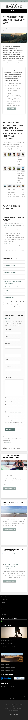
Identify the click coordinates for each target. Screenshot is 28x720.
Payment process (9, 297)
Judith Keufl (8, 243)
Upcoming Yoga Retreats (6, 643)
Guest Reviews (4, 599)
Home (4, 28)
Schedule (7, 262)
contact (8, 442)
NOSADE (16, 704)
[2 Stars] (4, 448)
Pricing (7, 290)
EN (21, 1)
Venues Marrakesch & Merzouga (8, 646)
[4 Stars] (6, 448)
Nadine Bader (7, 568)
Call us (6, 321)
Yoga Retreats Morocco (6, 640)
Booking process (9, 294)
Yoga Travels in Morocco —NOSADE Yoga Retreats (13, 456)
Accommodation (9, 269)
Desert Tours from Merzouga (8, 670)
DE (24, 1)
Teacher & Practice (10, 265)
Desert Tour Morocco (6, 664)
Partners (3, 602)
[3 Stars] (5, 448)
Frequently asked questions (12, 287)
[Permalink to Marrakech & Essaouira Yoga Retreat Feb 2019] (14, 557)
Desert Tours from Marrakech (8, 667)
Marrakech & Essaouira (9, 566)
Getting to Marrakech (10, 272)
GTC (2, 608)
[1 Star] (3, 448)
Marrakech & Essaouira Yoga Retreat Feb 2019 (13, 550)
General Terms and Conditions (12, 407)
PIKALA (11, 246)
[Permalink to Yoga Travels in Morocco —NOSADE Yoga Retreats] (14, 465)
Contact (14, 1)
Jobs (2, 605)
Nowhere (8, 28)
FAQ (18, 1)
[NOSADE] (14, 6)
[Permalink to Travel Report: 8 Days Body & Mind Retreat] (14, 511)
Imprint (2, 611)
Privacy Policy (17, 412)
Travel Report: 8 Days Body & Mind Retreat (13, 503)
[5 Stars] (8, 448)
